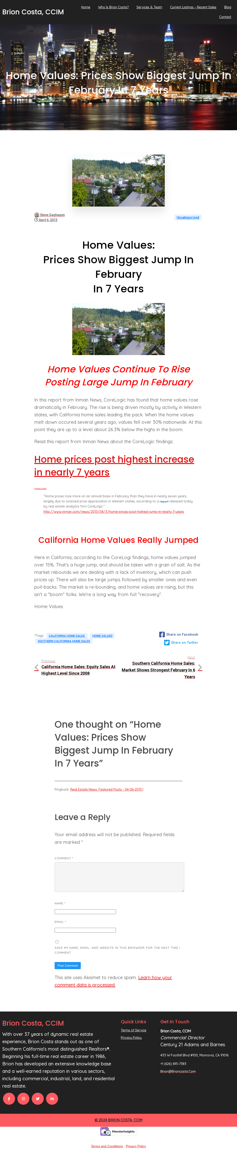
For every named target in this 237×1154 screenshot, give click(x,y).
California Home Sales (67, 635)
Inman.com (40, 488)
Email (60, 922)
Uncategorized (188, 217)
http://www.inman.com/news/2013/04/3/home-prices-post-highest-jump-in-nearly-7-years (114, 512)
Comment (64, 858)
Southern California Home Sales (64, 641)
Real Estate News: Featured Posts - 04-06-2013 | (106, 789)
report (164, 501)
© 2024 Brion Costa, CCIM (118, 1120)
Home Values (102, 635)
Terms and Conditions (107, 1146)
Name (60, 903)
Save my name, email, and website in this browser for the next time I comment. (117, 950)
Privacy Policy (136, 1146)
